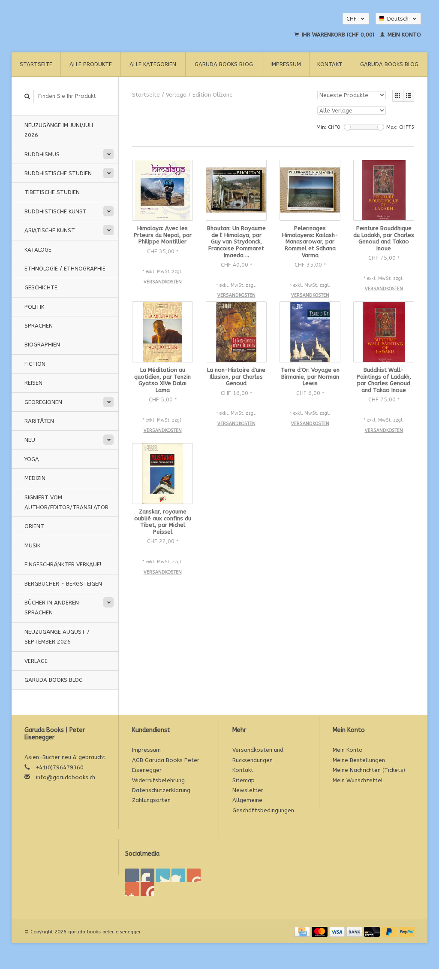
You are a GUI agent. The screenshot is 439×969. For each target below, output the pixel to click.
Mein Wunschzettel (358, 780)
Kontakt (330, 64)
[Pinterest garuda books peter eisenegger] (178, 875)
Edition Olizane (212, 94)
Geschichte (40, 287)
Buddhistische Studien (58, 173)
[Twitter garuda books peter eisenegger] (147, 875)
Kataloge (37, 249)
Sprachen (38, 325)
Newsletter (247, 790)
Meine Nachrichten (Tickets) (369, 770)
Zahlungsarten (151, 800)
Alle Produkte (90, 64)
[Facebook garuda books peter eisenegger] (132, 875)
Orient (34, 526)
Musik (32, 545)
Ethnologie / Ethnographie (64, 268)
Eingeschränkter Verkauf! (62, 564)
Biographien (42, 344)
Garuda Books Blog (224, 64)
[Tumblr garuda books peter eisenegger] (132, 889)
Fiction (34, 364)
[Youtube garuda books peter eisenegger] (194, 875)
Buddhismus (42, 154)
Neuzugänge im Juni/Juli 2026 (58, 130)
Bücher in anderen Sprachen (51, 607)
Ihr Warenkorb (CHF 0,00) (338, 34)
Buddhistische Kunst (55, 211)
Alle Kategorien (152, 64)
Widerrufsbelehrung (158, 780)
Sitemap (243, 780)
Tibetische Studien (52, 192)
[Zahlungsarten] (303, 931)
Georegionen (43, 402)
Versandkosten (163, 282)
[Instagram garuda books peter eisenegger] (147, 889)
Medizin (34, 478)
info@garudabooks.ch (65, 777)
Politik (34, 307)
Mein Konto (403, 34)
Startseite (36, 64)
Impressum (286, 64)
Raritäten (39, 421)
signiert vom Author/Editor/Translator (66, 502)
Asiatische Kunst (49, 230)
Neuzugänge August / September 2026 (57, 637)
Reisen (33, 383)
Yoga (31, 459)
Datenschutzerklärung (161, 790)
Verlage (36, 661)
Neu (29, 440)
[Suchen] (27, 96)
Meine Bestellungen (359, 760)
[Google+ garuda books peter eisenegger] (163, 875)
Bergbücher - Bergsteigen (63, 583)
